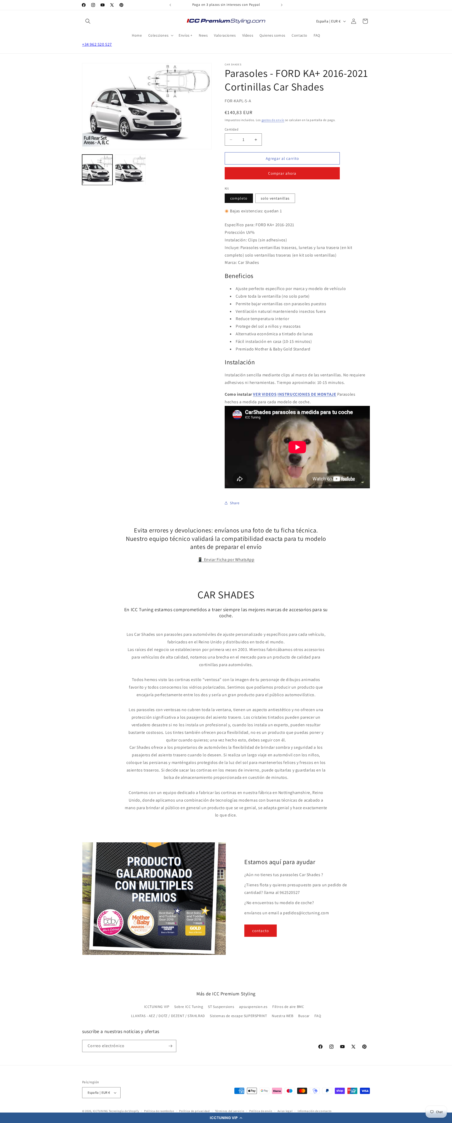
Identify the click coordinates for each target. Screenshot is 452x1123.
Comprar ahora (282, 173)
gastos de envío (273, 120)
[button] (226, 1118)
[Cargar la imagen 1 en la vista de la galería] (97, 170)
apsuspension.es (253, 1006)
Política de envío (260, 1111)
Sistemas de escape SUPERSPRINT (238, 1015)
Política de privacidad (194, 1111)
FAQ (317, 1015)
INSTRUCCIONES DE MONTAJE (307, 394)
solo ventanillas (275, 198)
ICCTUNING (100, 1111)
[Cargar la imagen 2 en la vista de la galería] (130, 170)
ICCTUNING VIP (157, 1006)
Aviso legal (285, 1111)
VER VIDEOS (264, 394)
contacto (260, 930)
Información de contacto (315, 1111)
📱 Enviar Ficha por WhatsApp (225, 559)
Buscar (304, 1015)
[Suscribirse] (170, 1046)
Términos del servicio (229, 1111)
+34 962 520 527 (97, 44)
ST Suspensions (221, 1006)
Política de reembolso (159, 1111)
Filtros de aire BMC (288, 1006)
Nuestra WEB (282, 1015)
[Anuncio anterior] (170, 5)
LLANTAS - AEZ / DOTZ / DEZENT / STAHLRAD (168, 1015)
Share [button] (235, 503)
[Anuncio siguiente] (281, 5)
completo (238, 198)
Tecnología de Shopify (124, 1111)
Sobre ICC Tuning (188, 1006)
